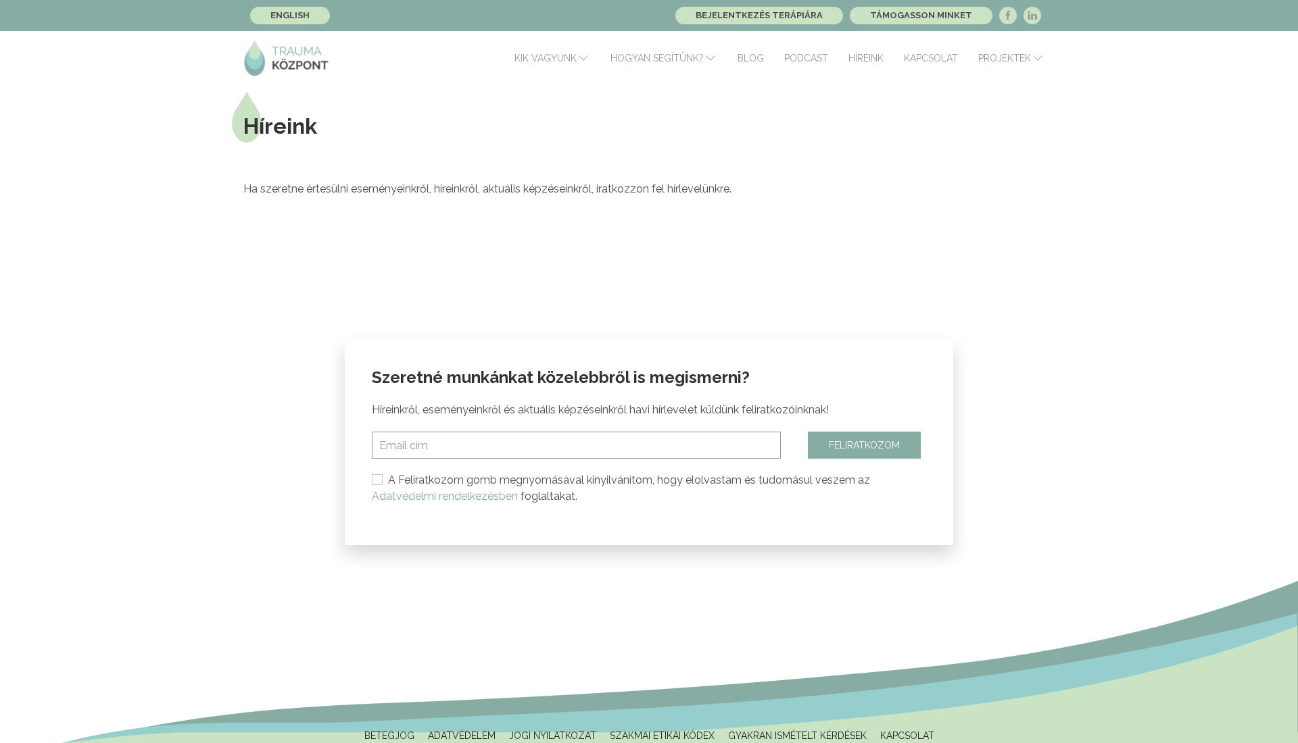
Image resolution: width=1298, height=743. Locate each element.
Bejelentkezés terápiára (759, 15)
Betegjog (389, 735)
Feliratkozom (864, 445)
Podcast (806, 58)
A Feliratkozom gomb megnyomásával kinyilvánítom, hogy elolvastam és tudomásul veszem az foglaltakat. (621, 488)
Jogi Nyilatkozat (552, 735)
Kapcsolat (931, 58)
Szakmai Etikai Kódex (662, 735)
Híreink (866, 58)
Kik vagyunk (545, 58)
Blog (751, 58)
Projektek (1004, 58)
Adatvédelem (462, 735)
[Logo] (286, 58)
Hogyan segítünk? (657, 58)
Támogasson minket (921, 15)
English (290, 15)
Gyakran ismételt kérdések (797, 735)
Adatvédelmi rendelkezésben (445, 496)
